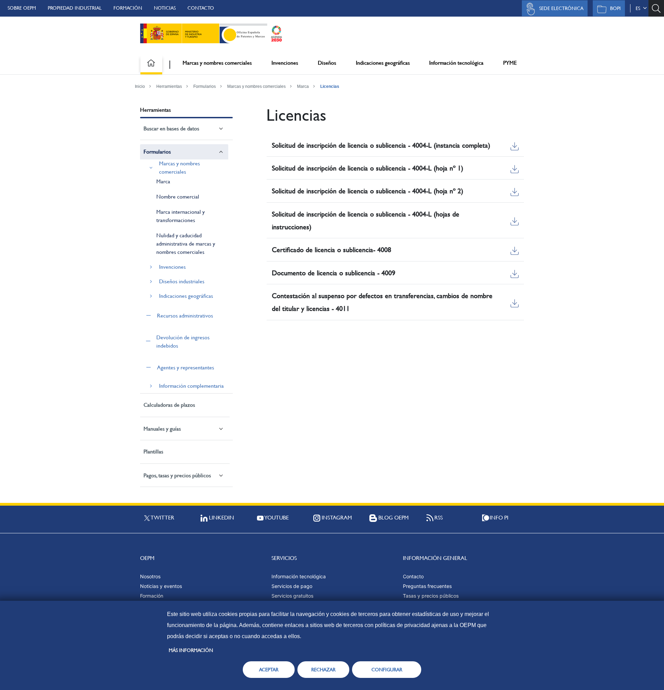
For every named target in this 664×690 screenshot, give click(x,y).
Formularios (204, 86)
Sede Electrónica (561, 8)
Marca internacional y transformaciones (180, 216)
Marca (303, 86)
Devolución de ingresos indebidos (183, 341)
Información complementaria (191, 386)
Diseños (327, 62)
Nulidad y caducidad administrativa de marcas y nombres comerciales (185, 243)
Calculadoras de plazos (169, 405)
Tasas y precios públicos (431, 596)
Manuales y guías (162, 428)
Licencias (329, 86)
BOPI (615, 8)
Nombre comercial (177, 196)
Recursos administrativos (185, 315)
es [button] (639, 8)
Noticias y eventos (161, 586)
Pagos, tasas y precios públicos (177, 475)
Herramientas (169, 86)
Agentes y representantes (185, 367)
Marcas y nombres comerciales (217, 62)
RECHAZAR (323, 669)
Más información (191, 650)
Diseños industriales (181, 281)
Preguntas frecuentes (427, 586)
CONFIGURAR (386, 669)
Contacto (200, 8)
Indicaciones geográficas (383, 62)
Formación (127, 8)
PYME (510, 62)
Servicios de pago (291, 586)
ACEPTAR (268, 669)
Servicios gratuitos (292, 596)
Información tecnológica (456, 62)
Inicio (140, 86)
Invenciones (284, 62)
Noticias (165, 8)
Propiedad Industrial (75, 8)
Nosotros (150, 576)
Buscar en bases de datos (171, 128)
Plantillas (153, 451)
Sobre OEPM (22, 8)
